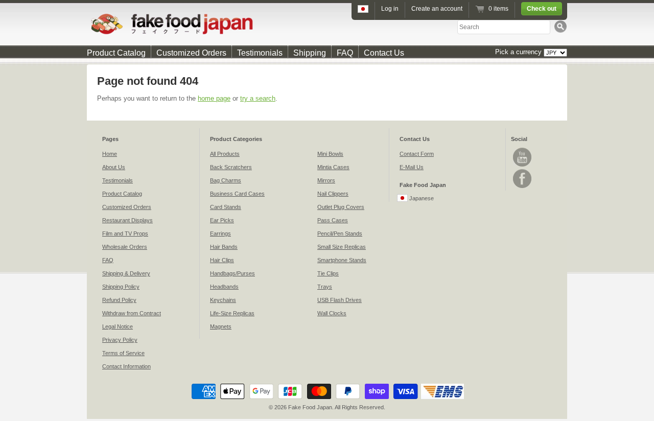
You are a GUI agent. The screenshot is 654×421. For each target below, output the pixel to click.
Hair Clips (222, 260)
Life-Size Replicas (232, 313)
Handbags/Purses (232, 273)
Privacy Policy (119, 340)
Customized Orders (191, 53)
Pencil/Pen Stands (339, 233)
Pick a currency (519, 52)
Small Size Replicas (341, 247)
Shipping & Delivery (126, 273)
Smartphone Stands (341, 260)
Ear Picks (222, 220)
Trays (324, 287)
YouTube (522, 157)
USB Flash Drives (339, 300)
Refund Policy (119, 300)
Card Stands (225, 207)
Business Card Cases (237, 194)
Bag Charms (225, 180)
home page (214, 98)
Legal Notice (117, 326)
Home (109, 154)
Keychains (223, 300)
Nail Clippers (332, 194)
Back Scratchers (231, 167)
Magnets (220, 326)
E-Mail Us (412, 167)
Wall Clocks (331, 313)
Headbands (224, 287)
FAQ (345, 53)
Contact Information (126, 366)
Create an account (436, 8)
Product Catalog (116, 53)
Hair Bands (224, 247)
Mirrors (326, 180)
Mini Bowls (330, 154)
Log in (390, 8)
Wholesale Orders (124, 247)
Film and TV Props (125, 233)
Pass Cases (332, 220)
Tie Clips (328, 273)
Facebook (522, 178)
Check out (541, 8)
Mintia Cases (333, 167)
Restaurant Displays (127, 220)
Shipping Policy (120, 287)
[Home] (327, 23)
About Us (113, 167)
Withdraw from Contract (131, 313)
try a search (257, 98)
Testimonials (260, 53)
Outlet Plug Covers (340, 207)
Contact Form (417, 154)
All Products (225, 154)
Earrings (220, 233)
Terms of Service (123, 353)
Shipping (309, 53)
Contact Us (384, 53)
